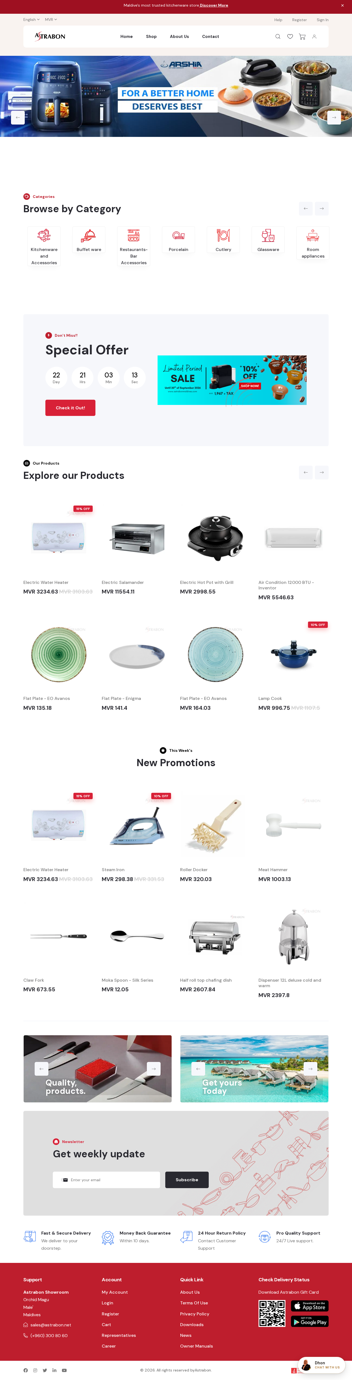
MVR (49, 19)
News (185, 1335)
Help (278, 19)
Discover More (213, 5)
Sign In (323, 19)
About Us (179, 36)
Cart (106, 1324)
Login (107, 1303)
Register (299, 19)
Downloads (192, 1324)
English (29, 19)
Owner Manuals (196, 1346)
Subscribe (187, 1180)
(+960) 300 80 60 (49, 1335)
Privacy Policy (194, 1314)
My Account (115, 1292)
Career (109, 1346)
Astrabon (203, 1370)
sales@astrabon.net (51, 1325)
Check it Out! (70, 408)
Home (126, 36)
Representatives (119, 1335)
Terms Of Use (194, 1303)
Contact (210, 36)
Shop (151, 36)
